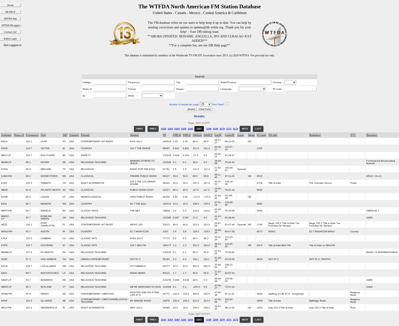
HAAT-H (197, 135)
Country (74, 135)
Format (85, 135)
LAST (258, 128)
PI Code (261, 135)
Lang (240, 135)
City (43, 135)
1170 (222, 128)
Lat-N (218, 135)
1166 (190, 128)
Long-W (229, 135)
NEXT (245, 128)
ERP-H (177, 135)
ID (164, 135)
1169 (215, 128)
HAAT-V (208, 135)
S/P (65, 135)
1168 (209, 128)
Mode (251, 135)
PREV (153, 128)
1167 (199, 128)
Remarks (372, 135)
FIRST (139, 128)
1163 (170, 128)
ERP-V (186, 135)
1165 (183, 128)
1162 (163, 128)
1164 (177, 128)
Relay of (19, 135)
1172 (235, 128)
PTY (353, 135)
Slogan (134, 135)
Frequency (32, 135)
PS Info (273, 135)
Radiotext (315, 135)
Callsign (6, 135)
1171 (229, 128)
